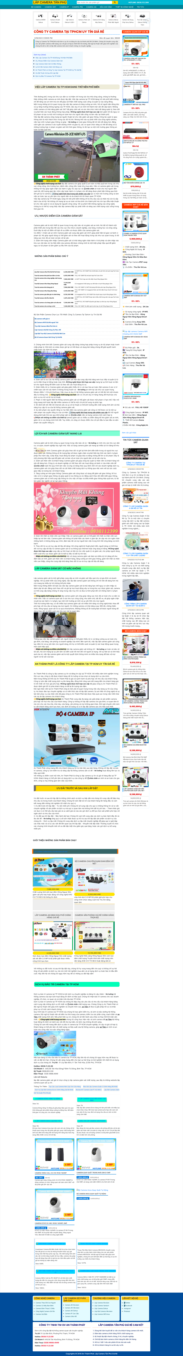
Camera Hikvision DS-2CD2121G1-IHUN (132, 397)
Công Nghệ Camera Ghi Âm (45, 1311)
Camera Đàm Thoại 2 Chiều (45, 1308)
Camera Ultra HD (71, 1316)
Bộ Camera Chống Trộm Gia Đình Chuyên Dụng (135, 658)
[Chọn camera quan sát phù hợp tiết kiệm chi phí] (148, 21)
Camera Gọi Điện (41, 1314)
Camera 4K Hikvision (72, 1308)
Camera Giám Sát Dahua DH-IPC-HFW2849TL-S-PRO (135, 59)
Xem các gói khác (129, 432)
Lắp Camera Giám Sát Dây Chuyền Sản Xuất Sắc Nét (134, 789)
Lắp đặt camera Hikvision (103, 1311)
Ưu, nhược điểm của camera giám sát (49, 61)
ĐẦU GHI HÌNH (106, 7)
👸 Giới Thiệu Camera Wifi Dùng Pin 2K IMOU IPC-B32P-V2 (55, 1271)
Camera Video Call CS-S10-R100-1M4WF (51, 1173)
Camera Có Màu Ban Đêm (44, 1305)
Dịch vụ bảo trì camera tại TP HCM (47, 76)
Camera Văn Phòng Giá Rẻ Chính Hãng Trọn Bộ (94, 916)
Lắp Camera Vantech (101, 1305)
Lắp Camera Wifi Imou (102, 1314)
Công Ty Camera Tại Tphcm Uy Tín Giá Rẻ (135, 464)
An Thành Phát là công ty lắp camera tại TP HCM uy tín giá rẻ (58, 70)
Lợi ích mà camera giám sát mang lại (48, 67)
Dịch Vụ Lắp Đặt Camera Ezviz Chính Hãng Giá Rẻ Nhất (54, 1090)
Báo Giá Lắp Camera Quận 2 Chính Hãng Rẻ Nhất (100, 1086)
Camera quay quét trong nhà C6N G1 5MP (93, 1172)
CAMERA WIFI (50, 7)
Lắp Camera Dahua (101, 1308)
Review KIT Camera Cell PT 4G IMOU (88, 1090)
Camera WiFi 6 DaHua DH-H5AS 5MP (136, 337)
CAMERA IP (64, 7)
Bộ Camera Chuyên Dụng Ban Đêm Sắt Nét (94, 862)
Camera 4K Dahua (71, 1311)
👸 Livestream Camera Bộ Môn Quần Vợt (50, 1243)
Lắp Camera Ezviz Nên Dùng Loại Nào (92, 1099)
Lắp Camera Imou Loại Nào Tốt (48, 1121)
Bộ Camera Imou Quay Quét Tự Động (91, 1194)
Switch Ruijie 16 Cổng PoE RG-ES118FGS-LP (136, 141)
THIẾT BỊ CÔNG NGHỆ (124, 7)
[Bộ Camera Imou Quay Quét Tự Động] (92, 1190)
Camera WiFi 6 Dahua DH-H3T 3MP (135, 296)
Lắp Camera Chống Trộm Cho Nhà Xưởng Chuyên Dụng (136, 702)
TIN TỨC (140, 7)
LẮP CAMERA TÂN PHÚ (50, 2)
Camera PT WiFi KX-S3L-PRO (134, 104)
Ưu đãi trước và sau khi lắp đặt (46, 73)
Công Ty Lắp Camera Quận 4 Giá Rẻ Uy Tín (135, 507)
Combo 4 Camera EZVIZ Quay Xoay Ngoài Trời (135, 234)
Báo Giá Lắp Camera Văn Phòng (91, 1121)
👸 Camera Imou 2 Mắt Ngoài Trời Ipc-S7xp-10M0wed (96, 1271)
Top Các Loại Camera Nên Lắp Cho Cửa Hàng (65, 1086)
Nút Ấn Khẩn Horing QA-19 (134, 183)
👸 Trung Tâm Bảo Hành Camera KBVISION (93, 1243)
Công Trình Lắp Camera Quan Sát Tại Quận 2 (135, 605)
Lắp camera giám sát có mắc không (48, 64)
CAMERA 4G (91, 7)
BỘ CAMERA (36, 7)
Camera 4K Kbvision (72, 1305)
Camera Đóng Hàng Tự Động (47, 1098)
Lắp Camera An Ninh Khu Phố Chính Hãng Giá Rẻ (53, 916)
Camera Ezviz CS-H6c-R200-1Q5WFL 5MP (51, 1223)
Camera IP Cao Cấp (72, 1313)
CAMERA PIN (77, 7)
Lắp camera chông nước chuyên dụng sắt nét (51, 852)
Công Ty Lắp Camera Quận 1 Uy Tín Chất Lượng (135, 554)
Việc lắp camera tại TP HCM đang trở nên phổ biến (53, 58)
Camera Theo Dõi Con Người (45, 1303)
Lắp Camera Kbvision (101, 1303)
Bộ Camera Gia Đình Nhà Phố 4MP (135, 746)
